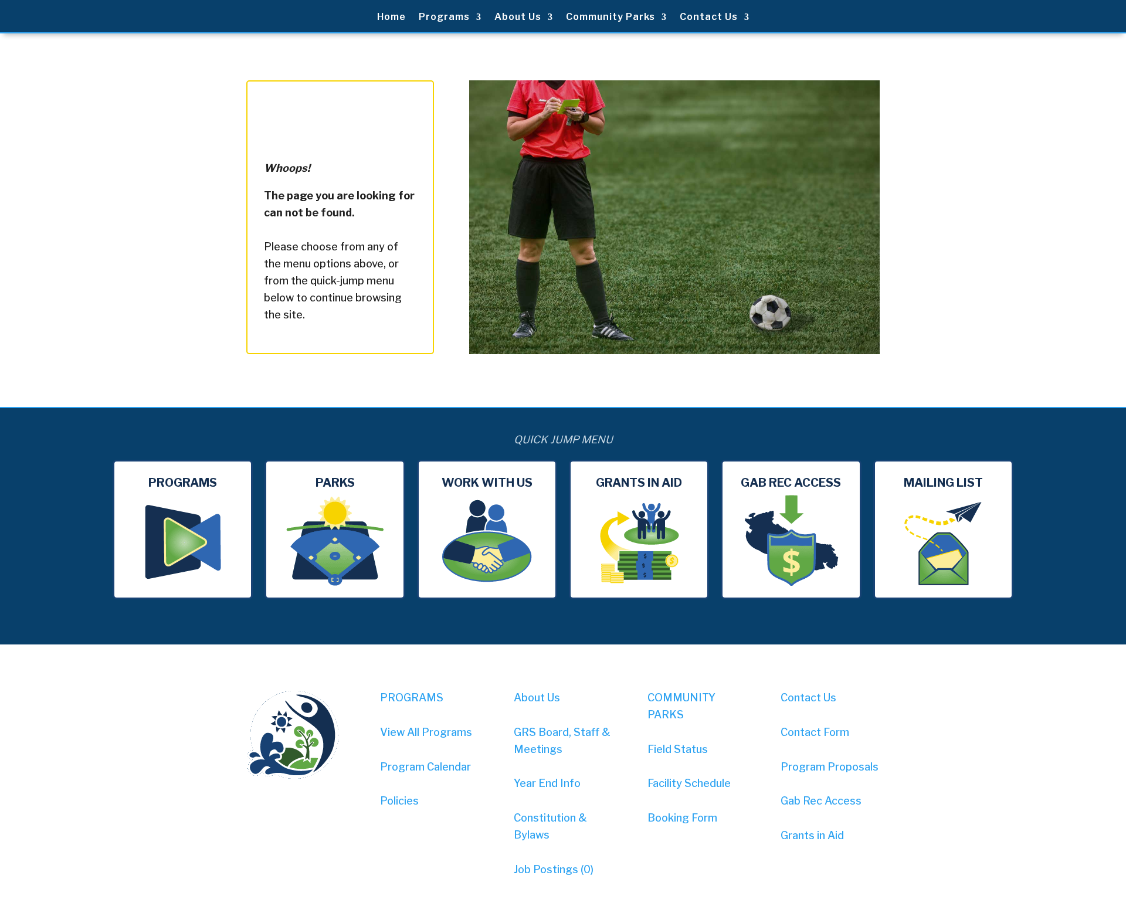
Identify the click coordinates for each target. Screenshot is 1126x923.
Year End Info (547, 783)
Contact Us (709, 17)
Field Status (677, 749)
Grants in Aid (812, 835)
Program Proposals (830, 767)
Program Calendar (425, 767)
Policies (399, 801)
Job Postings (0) (553, 869)
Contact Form (815, 732)
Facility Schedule (689, 783)
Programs (444, 17)
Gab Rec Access (821, 801)
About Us (517, 17)
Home (391, 17)
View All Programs (426, 732)
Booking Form (682, 818)
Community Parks (610, 17)
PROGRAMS (411, 697)
